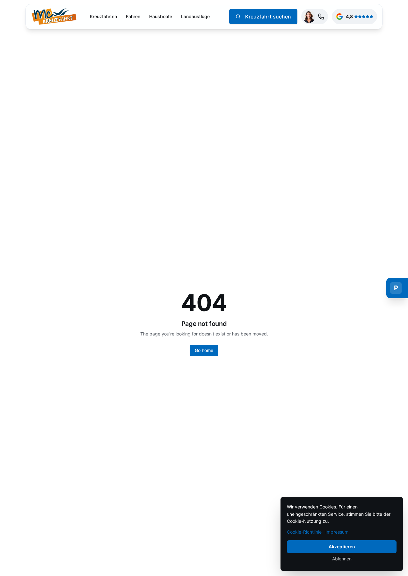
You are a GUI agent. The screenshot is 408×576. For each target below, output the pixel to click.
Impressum (336, 532)
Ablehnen (342, 558)
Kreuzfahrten (103, 16)
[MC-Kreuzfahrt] (54, 16)
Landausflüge (195, 16)
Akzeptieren (342, 546)
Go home (204, 350)
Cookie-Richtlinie (304, 532)
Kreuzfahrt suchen (268, 16)
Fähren (133, 16)
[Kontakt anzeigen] (314, 16)
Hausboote (160, 16)
